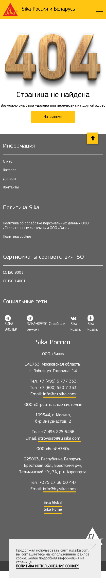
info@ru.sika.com (59, 394)
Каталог (9, 170)
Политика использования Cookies (47, 566)
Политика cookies (17, 237)
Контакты (11, 187)
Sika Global (53, 503)
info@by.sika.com (59, 489)
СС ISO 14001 (14, 281)
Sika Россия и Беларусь (48, 9)
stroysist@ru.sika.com (59, 438)
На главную (53, 117)
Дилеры (9, 179)
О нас (7, 162)
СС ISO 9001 (13, 273)
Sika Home (53, 510)
